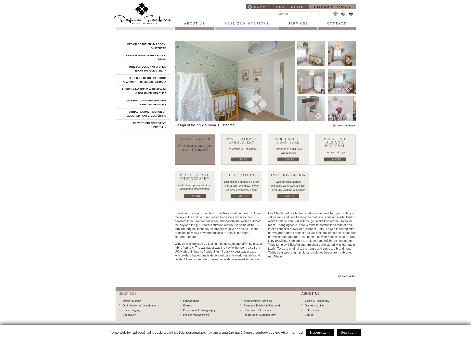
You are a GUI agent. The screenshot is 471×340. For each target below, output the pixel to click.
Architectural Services (258, 300)
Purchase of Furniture (258, 310)
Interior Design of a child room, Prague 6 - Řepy (147, 68)
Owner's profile (314, 305)
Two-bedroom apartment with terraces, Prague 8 (145, 102)
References (312, 310)
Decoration (129, 314)
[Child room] (235, 81)
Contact (336, 23)
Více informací (292, 332)
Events (187, 305)
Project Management (196, 314)
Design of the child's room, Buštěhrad (146, 46)
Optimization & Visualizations (141, 305)
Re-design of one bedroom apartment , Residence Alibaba (144, 80)
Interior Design (132, 300)
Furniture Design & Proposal (262, 305)
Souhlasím (349, 332)
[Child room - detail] (311, 108)
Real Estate (290, 7)
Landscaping (191, 300)
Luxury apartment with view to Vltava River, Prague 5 (144, 91)
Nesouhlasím (320, 332)
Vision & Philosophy (317, 300)
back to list (348, 276)
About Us (194, 23)
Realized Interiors (246, 23)
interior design (332, 7)
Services (298, 23)
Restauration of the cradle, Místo (146, 57)
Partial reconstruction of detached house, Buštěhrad (146, 113)
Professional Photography (199, 310)
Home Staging (131, 310)
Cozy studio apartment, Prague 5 (149, 125)
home (260, 7)
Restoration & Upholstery (260, 314)
